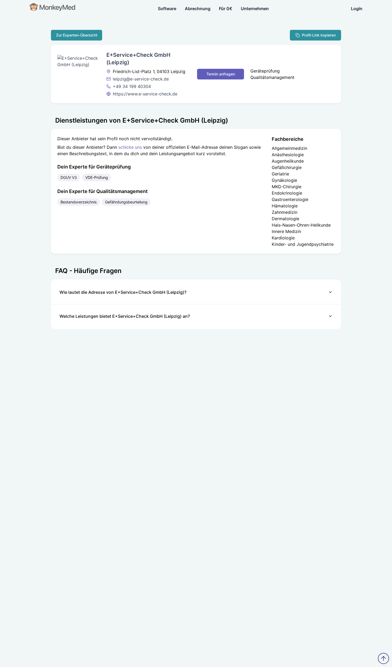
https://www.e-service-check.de (145, 94)
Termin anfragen (220, 74)
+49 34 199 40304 (132, 86)
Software (167, 8)
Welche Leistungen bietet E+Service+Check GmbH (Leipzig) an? (124, 316)
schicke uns (130, 147)
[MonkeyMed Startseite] (53, 8)
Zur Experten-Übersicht (76, 35)
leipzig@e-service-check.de (141, 79)
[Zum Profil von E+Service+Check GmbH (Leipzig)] (78, 74)
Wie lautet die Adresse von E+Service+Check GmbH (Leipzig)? (122, 292)
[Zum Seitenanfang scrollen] (383, 658)
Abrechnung (197, 8)
